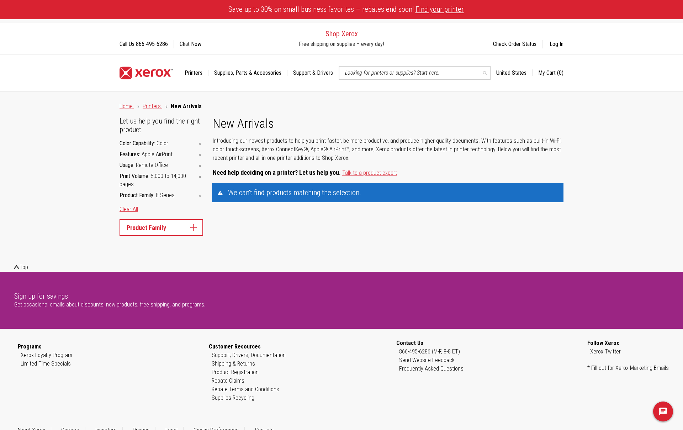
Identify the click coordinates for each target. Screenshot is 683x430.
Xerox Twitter (605, 351)
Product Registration (235, 372)
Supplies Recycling (233, 397)
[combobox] (415, 73)
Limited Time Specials (46, 363)
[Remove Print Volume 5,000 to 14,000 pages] (200, 177)
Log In (556, 44)
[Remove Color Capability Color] (200, 144)
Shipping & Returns (233, 363)
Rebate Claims (228, 380)
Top (24, 267)
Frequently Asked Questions (431, 368)
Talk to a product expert (369, 172)
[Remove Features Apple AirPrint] (200, 155)
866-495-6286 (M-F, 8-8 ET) (429, 351)
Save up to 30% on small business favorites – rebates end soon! (346, 9)
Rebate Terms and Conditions (245, 389)
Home (127, 106)
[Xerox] (146, 72)
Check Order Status (514, 44)
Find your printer (439, 9)
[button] (514, 73)
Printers (152, 106)
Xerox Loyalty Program (46, 355)
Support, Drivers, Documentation (249, 355)
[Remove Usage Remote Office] (200, 166)
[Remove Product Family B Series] (200, 196)
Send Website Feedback (427, 360)
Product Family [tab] (146, 227)
